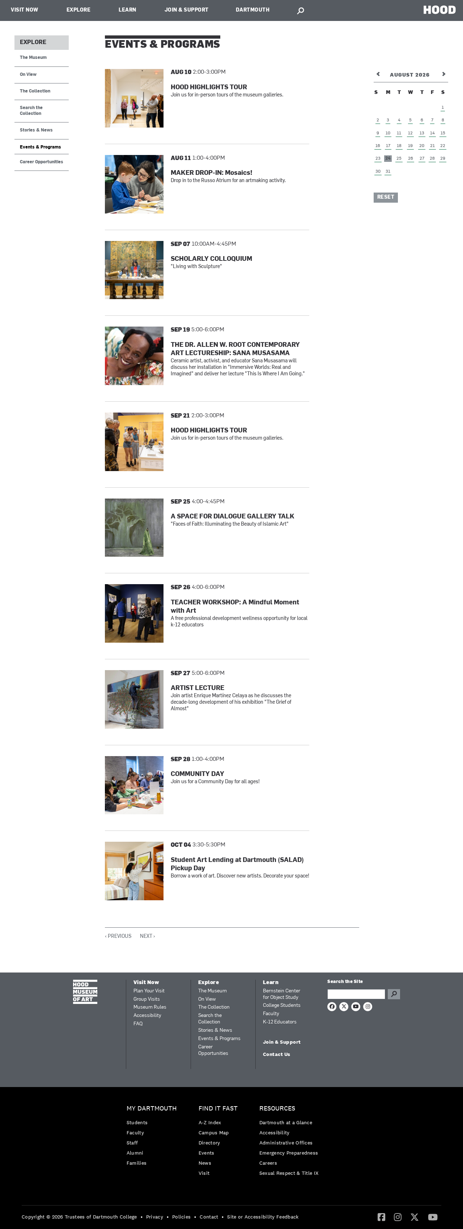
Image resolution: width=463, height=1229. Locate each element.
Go (394, 994)
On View (28, 75)
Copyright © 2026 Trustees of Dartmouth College (79, 1216)
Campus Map (214, 1132)
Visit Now (24, 10)
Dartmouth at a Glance (285, 1122)
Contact (209, 1216)
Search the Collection (31, 111)
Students (137, 1122)
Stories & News (36, 130)
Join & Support (187, 10)
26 (410, 158)
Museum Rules (149, 1007)
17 (388, 146)
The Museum (33, 58)
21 (432, 146)
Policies (181, 1216)
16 (377, 146)
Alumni (135, 1153)
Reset (386, 197)
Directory (209, 1142)
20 (421, 146)
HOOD (440, 9)
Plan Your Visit (149, 991)
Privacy (154, 1216)
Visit (204, 1173)
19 (410, 146)
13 (422, 133)
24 (388, 158)
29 (442, 158)
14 (432, 133)
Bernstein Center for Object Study (281, 994)
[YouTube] (433, 1217)
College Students (282, 1005)
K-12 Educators (280, 1022)
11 (399, 133)
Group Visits (146, 999)
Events (206, 1153)
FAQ (138, 1024)
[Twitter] (414, 1217)
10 (388, 133)
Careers (268, 1163)
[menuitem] (153, 1137)
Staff (132, 1142)
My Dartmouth (152, 1108)
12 (410, 133)
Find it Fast (218, 1108)
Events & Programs (40, 147)
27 (422, 158)
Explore (79, 10)
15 (443, 133)
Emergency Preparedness (288, 1153)
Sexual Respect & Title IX (289, 1173)
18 (399, 146)
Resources (277, 1108)
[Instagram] (398, 1217)
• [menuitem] (142, 1216)
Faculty (271, 1014)
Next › (147, 936)
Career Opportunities (41, 162)
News (205, 1163)
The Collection (35, 91)
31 (388, 171)
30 (378, 171)
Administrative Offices (286, 1142)
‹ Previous (118, 936)
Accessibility (147, 1015)
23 (378, 158)
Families (136, 1163)
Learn (127, 10)
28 (432, 158)
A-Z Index (210, 1122)
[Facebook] (381, 1217)
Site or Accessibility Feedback (262, 1216)
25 (399, 158)
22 (442, 146)
